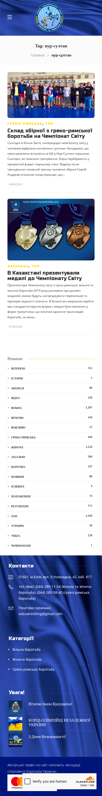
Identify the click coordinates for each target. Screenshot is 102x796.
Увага (51, 535)
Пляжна (51, 486)
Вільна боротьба (26, 649)
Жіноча (51, 447)
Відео (51, 397)
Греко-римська (24, 123)
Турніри (51, 525)
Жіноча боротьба (27, 659)
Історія (51, 378)
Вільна (51, 407)
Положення (51, 496)
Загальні (17, 266)
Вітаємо (51, 417)
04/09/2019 (15, 184)
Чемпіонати (51, 545)
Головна (38, 55)
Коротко (51, 466)
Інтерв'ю (51, 368)
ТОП (49, 123)
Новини (51, 476)
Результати (51, 506)
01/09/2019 (15, 326)
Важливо (51, 427)
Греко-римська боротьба (33, 669)
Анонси (51, 388)
